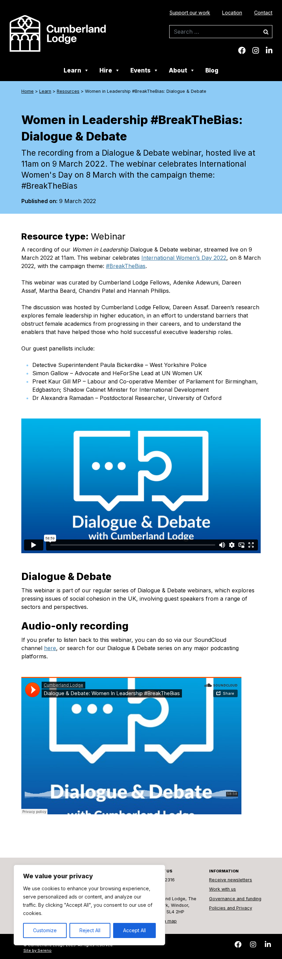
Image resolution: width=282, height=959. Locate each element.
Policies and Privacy (230, 908)
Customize (45, 930)
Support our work (190, 12)
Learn (72, 70)
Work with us (222, 889)
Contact (263, 12)
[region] (89, 905)
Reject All (89, 930)
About (178, 70)
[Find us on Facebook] (242, 50)
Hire (105, 70)
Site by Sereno (37, 950)
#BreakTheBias (125, 266)
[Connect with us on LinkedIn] (269, 50)
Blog (211, 70)
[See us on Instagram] (255, 50)
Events (140, 70)
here (50, 648)
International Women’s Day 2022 (183, 257)
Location (232, 12)
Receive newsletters (230, 879)
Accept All (134, 930)
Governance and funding (235, 898)
